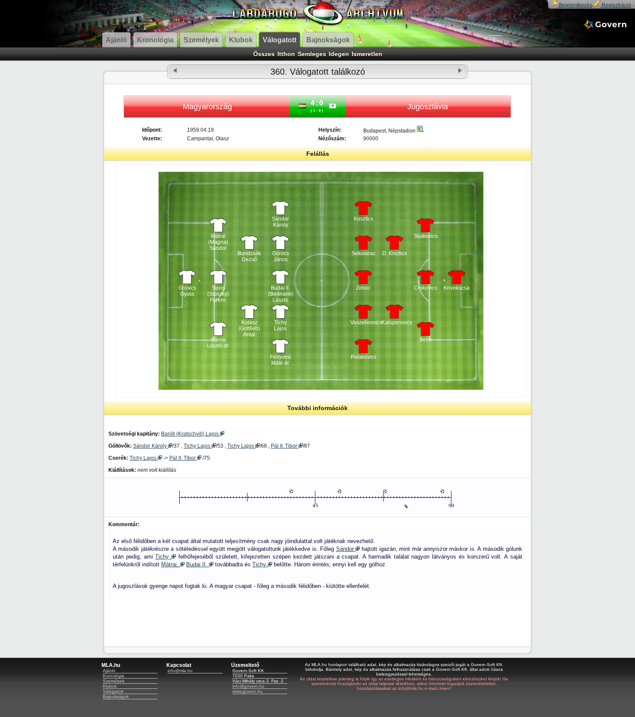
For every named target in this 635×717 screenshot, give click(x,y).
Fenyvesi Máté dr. (280, 360)
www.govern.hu (247, 691)
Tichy (163, 556)
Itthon (286, 54)
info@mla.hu (180, 670)
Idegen (339, 54)
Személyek (113, 681)
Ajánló (109, 670)
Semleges (312, 54)
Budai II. (197, 564)
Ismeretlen (367, 54)
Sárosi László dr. (218, 343)
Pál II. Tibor (284, 446)
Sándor (346, 549)
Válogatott (113, 691)
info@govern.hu (248, 686)
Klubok (110, 686)
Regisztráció (615, 5)
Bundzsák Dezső (249, 256)
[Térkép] (420, 131)
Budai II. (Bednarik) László (280, 292)
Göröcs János (280, 256)
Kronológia (113, 675)
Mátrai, (170, 564)
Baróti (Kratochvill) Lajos (190, 434)
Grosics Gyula (187, 291)
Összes (264, 54)
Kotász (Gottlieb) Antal (249, 326)
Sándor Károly (280, 222)
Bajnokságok (116, 696)
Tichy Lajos (280, 325)
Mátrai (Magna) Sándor (218, 240)
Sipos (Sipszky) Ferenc (218, 292)
